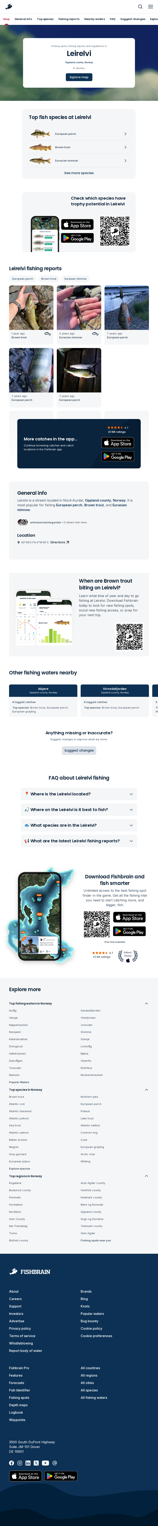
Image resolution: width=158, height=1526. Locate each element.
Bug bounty (89, 1321)
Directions (57, 542)
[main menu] (150, 6)
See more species (79, 173)
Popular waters (92, 1314)
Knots (85, 1306)
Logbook (16, 1412)
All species (89, 1390)
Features (15, 1375)
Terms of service (22, 1336)
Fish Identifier (19, 1390)
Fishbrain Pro (19, 1368)
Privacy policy (20, 1328)
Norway (89, 62)
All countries (90, 1368)
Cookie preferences (96, 1336)
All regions (89, 1375)
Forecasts (16, 1383)
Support (15, 1306)
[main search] (140, 6)
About (14, 1291)
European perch (22, 278)
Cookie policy (91, 1328)
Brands (86, 1291)
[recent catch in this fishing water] (31, 315)
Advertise (16, 1321)
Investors (16, 1314)
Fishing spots (19, 1398)
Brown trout (48, 278)
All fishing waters (94, 1398)
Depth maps (18, 1405)
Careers (15, 1299)
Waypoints (17, 1420)
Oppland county (74, 62)
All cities (87, 1383)
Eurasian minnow (76, 278)
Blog (84, 1299)
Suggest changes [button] (79, 750)
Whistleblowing (21, 1343)
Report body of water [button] (25, 1351)
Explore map (79, 77)
